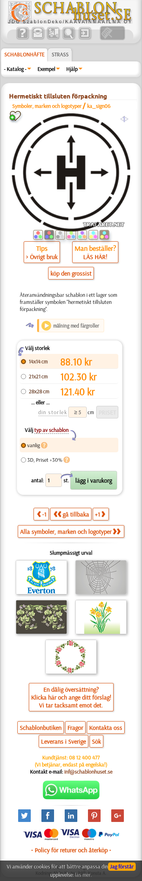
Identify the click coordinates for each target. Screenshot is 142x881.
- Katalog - (15, 68)
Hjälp (72, 68)
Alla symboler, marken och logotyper (66, 531)
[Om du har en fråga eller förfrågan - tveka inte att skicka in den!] (71, 797)
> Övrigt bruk (42, 257)
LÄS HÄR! (95, 257)
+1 (97, 514)
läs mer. (83, 874)
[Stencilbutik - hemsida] (70, 21)
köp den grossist (71, 273)
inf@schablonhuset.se (88, 771)
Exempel (46, 68)
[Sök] (68, 38)
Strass (60, 54)
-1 (44, 514)
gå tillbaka (76, 514)
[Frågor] (22, 38)
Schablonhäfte (24, 54)
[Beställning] (53, 38)
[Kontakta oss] (37, 38)
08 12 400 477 (84, 757)
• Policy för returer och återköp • (71, 850)
